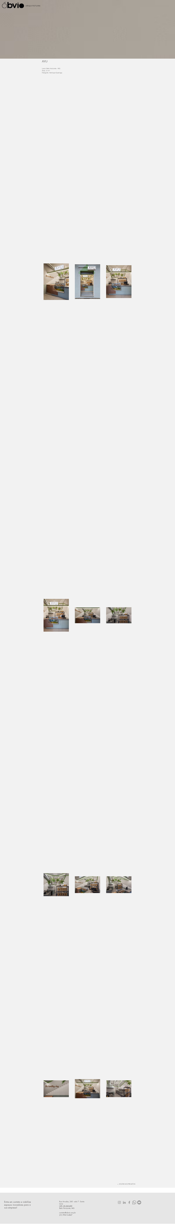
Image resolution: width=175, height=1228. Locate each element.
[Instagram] (119, 1202)
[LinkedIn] (124, 1202)
